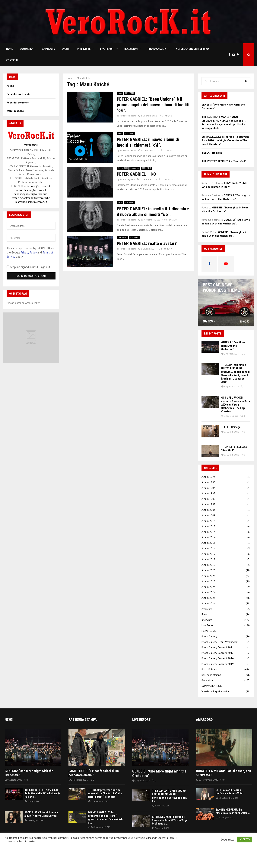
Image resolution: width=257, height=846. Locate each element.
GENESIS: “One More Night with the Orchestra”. (233, 346)
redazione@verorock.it (37, 186)
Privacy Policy (28, 252)
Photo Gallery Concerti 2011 (217, 647)
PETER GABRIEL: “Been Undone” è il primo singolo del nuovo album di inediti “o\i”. (153, 104)
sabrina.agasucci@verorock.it (30, 194)
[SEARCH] (246, 81)
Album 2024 (208, 592)
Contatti (12, 60)
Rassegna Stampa (82, 719)
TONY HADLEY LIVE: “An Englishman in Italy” (224, 184)
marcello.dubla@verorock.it (31, 202)
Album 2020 (208, 570)
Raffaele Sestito (128, 115)
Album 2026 (208, 603)
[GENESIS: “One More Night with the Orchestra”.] (210, 347)
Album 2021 (208, 576)
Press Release (209, 669)
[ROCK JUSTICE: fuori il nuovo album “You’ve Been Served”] (14, 817)
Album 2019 (208, 565)
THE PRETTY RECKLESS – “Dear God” (223, 161)
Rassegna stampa (211, 675)
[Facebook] (230, 55)
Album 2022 (208, 581)
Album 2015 (208, 542)
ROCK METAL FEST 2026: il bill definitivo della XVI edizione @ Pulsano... (42, 793)
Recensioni (131, 49)
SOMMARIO (26, 49)
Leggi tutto (227, 839)
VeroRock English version (193, 49)
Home (9, 49)
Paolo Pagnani (127, 179)
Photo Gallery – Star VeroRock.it (219, 642)
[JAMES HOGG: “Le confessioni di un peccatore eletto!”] (96, 747)
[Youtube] (234, 55)
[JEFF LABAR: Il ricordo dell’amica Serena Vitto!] (205, 794)
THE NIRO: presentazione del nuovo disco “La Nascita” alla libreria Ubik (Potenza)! (105, 793)
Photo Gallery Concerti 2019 (217, 664)
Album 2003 (208, 509)
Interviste (83, 49)
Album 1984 (208, 488)
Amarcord (48, 49)
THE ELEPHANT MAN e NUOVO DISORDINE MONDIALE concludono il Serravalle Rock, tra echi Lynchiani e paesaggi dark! (223, 122)
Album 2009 (208, 515)
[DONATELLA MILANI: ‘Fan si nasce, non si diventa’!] (224, 747)
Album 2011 (208, 521)
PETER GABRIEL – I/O (136, 174)
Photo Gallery (157, 49)
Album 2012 (208, 526)
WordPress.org (15, 111)
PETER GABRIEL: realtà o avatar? (147, 243)
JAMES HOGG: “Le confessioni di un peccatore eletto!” (93, 773)
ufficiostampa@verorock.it (31, 190)
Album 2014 (208, 537)
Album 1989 (208, 499)
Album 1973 (208, 477)
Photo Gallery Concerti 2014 (217, 658)
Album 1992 (208, 504)
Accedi (10, 85)
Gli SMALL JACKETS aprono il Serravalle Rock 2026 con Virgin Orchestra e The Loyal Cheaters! (225, 140)
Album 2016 (208, 548)
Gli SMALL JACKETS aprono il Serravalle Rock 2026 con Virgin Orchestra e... (170, 820)
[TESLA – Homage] (210, 431)
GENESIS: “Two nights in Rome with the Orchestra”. (225, 197)
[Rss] (239, 55)
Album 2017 (208, 554)
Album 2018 (208, 559)
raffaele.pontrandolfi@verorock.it (31, 198)
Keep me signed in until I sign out (29, 267)
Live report (141, 719)
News (120, 93)
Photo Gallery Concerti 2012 (217, 653)
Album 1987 (208, 493)
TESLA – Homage (211, 152)
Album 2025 (208, 597)
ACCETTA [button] (245, 839)
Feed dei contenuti (18, 94)
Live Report (107, 49)
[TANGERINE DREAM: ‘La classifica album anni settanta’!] (205, 814)
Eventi (66, 49)
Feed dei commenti (18, 102)
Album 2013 (208, 532)
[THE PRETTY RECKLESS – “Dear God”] (210, 451)
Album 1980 (208, 482)
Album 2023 (123, 168)
